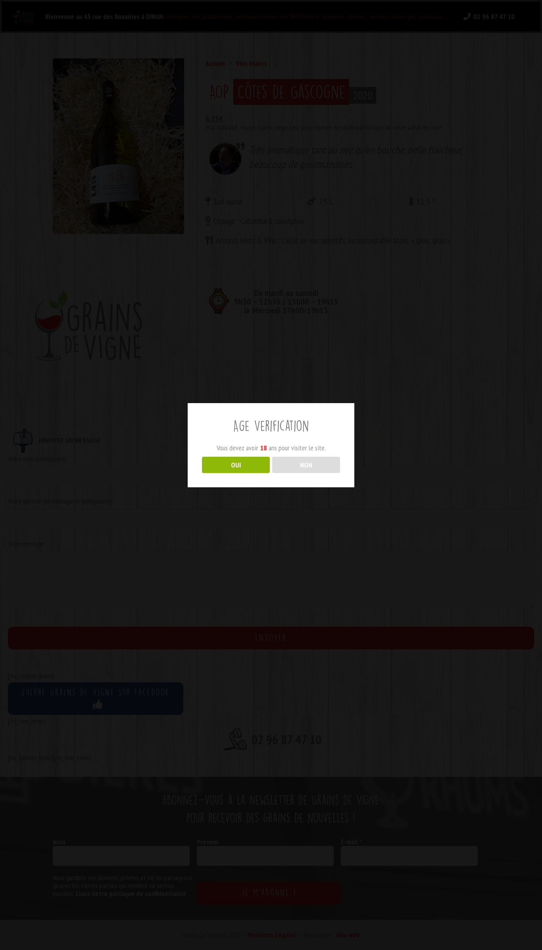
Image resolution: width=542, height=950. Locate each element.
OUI (236, 464)
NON (306, 464)
